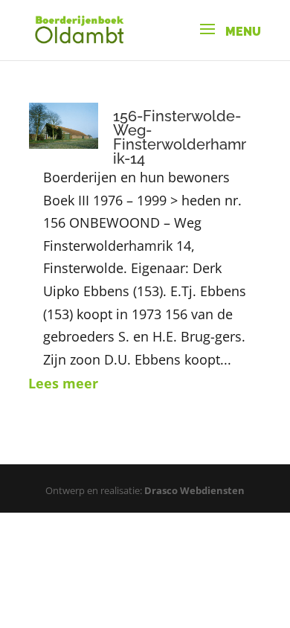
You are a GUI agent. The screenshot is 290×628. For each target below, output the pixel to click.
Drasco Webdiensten (194, 490)
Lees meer (63, 383)
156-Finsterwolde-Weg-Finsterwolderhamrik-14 (179, 137)
